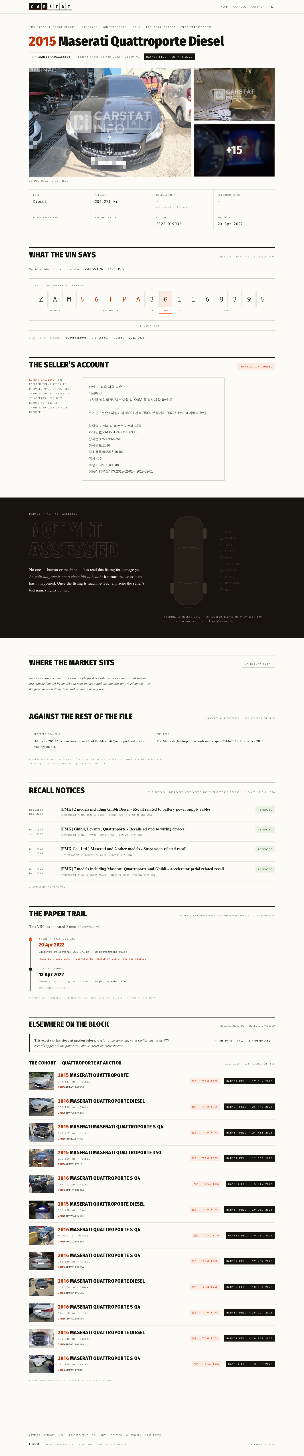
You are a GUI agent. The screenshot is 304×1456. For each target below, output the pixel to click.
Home (224, 6)
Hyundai (49, 1435)
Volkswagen (133, 1435)
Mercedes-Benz (78, 1435)
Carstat (34, 1444)
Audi (104, 1435)
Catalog (239, 6)
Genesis (116, 1435)
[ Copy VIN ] (152, 325)
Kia (61, 1435)
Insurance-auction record (52, 27)
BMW (94, 1435)
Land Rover (153, 1435)
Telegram (255, 1444)
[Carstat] (50, 6)
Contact (257, 6)
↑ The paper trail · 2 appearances (242, 1040)
